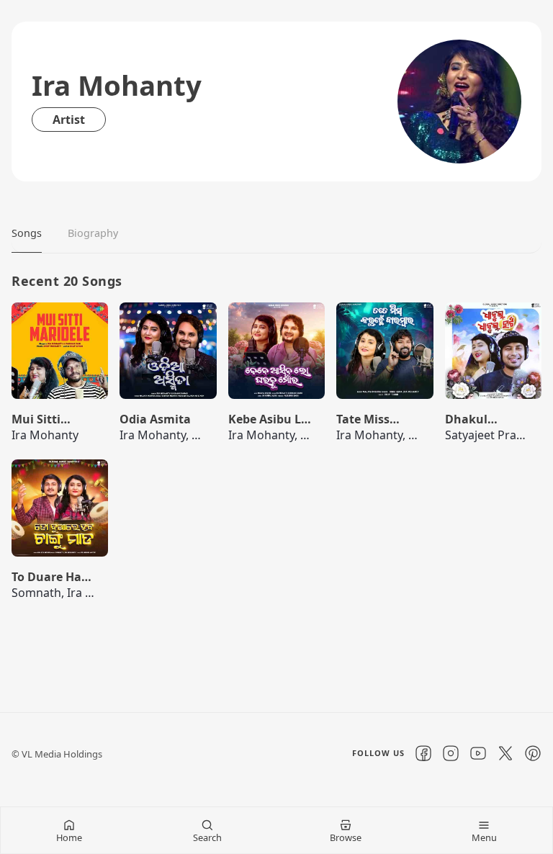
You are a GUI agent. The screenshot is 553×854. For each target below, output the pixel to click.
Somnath (36, 593)
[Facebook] (423, 753)
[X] (505, 753)
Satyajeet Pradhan (494, 435)
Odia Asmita (155, 419)
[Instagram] (450, 753)
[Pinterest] (532, 753)
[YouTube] (478, 753)
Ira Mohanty (45, 435)
